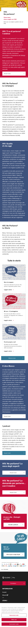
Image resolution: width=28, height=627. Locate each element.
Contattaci (13, 583)
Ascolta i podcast (13, 525)
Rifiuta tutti (14, 619)
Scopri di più (7, 73)
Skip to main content (18, 6)
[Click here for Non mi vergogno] (14, 272)
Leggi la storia (8, 290)
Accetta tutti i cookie (14, 624)
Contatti (4, 592)
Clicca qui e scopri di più (13, 554)
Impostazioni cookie (14, 615)
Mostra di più (12, 358)
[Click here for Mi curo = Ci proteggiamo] (14, 301)
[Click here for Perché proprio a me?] (14, 332)
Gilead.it (4, 595)
